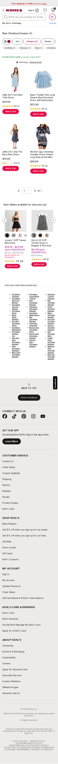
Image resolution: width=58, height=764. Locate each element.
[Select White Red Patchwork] (20, 235)
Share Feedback (29, 397)
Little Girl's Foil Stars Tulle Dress (12, 96)
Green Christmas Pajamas (52, 309)
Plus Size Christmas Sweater (52, 321)
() (18, 106)
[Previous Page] (18, 191)
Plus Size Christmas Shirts (16, 323)
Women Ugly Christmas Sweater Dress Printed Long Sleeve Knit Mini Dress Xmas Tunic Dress (42, 154)
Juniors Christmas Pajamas (52, 328)
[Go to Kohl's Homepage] (14, 10)
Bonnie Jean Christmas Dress (34, 330)
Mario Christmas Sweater (52, 315)
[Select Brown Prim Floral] (40, 235)
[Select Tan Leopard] (46, 235)
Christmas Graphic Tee (16, 334)
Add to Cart (10, 111)
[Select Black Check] (33, 235)
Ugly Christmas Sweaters (16, 348)
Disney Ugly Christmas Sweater (34, 336)
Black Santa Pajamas (15, 317)
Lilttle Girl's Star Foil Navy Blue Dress (12, 153)
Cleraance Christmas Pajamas (33, 309)
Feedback (55, 383)
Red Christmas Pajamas (33, 319)
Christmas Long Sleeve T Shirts (34, 296)
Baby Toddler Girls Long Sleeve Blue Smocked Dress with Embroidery (42, 97)
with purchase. (29, 4)
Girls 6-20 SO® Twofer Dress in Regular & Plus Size (41, 243)
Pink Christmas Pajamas (33, 303)
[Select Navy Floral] (13, 235)
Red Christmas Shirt (52, 334)
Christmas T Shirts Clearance (52, 296)
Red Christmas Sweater (52, 303)
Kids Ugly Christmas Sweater (52, 357)
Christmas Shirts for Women (16, 301)
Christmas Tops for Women (16, 307)
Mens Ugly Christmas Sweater (16, 355)
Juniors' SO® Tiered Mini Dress (15, 241)
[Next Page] (35, 191)
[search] (6, 17)
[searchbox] (24, 17)
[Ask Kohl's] (52, 17)
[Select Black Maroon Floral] (7, 235)
